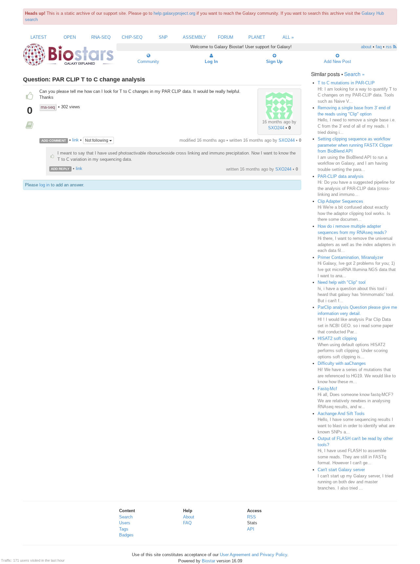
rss (389, 46)
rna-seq (48, 107)
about (366, 46)
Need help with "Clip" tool (342, 282)
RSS (251, 516)
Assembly (194, 37)
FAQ (187, 522)
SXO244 (276, 127)
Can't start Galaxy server (341, 469)
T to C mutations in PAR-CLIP (346, 82)
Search (126, 516)
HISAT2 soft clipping (337, 338)
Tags (123, 529)
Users (124, 522)
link (75, 140)
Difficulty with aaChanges (342, 363)
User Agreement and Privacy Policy (253, 554)
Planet (256, 37)
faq (379, 46)
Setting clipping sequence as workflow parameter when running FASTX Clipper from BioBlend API (355, 145)
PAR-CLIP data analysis (341, 176)
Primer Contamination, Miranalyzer (350, 257)
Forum (225, 37)
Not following (97, 140)
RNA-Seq (101, 37)
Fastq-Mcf (327, 388)
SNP (163, 37)
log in (44, 184)
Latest (39, 37)
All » (288, 37)
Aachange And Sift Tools (341, 413)
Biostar (208, 560)
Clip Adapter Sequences (340, 201)
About (188, 516)
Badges (126, 535)
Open (70, 37)
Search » (354, 73)
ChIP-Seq (132, 37)
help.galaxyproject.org (174, 13)
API (250, 529)
